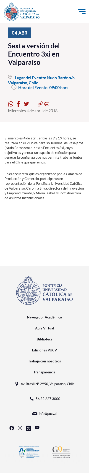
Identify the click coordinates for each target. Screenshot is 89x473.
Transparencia (44, 372)
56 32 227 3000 (48, 399)
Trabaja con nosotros (44, 361)
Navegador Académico (44, 317)
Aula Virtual (44, 328)
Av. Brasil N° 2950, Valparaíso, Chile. (48, 384)
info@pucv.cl (48, 413)
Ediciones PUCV (44, 350)
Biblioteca (44, 339)
